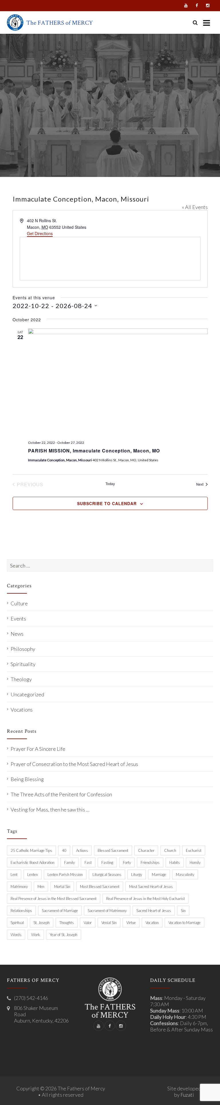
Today (110, 483)
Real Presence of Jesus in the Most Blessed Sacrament (54, 898)
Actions (82, 850)
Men (41, 886)
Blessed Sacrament (113, 850)
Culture (19, 603)
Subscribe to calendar (107, 503)
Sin (183, 910)
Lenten (32, 874)
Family (69, 862)
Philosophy (23, 649)
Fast (88, 862)
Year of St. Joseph (63, 934)
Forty (127, 862)
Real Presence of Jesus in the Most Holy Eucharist (145, 898)
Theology (21, 679)
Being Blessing (27, 779)
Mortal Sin (62, 886)
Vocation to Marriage (184, 922)
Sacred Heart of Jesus (153, 910)
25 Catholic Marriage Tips (31, 850)
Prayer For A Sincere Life (38, 749)
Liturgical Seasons (107, 874)
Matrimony (19, 886)
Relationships (21, 910)
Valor (88, 922)
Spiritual (17, 922)
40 (64, 850)
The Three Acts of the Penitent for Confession (61, 794)
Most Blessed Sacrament (99, 886)
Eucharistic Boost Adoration (32, 862)
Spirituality (23, 664)
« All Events (195, 207)
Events (18, 618)
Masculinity (185, 874)
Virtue (131, 922)
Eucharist (193, 850)
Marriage (159, 874)
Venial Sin (109, 922)
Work (35, 934)
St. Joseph (42, 922)
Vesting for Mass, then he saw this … (50, 809)
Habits (174, 862)
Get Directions (40, 233)
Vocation (152, 922)
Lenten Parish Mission (65, 874)
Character (146, 850)
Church (170, 850)
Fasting (107, 862)
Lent (14, 874)
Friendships (150, 862)
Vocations (22, 709)
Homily (195, 862)
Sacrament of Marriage (60, 910)
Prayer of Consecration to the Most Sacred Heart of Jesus (74, 764)
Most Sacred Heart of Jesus (151, 886)
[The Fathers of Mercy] (50, 22)
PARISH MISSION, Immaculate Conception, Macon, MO (94, 450)
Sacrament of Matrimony (107, 910)
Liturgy (136, 874)
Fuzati (187, 1095)
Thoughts (66, 922)
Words (16, 934)
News (17, 634)
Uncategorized (27, 694)
